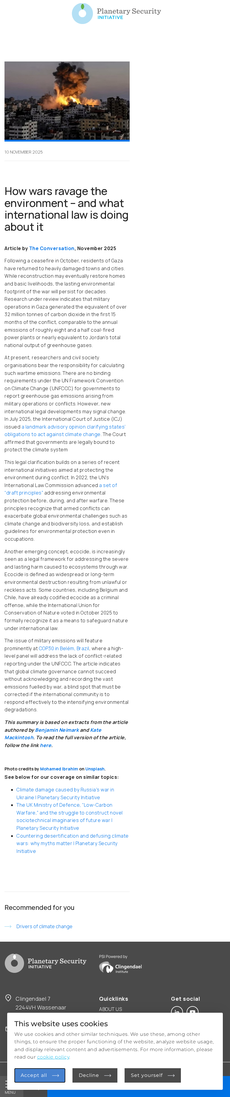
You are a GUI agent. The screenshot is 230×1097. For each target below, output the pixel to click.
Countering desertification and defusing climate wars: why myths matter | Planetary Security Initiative (72, 843)
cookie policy (53, 1057)
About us (110, 1009)
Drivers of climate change (44, 926)
